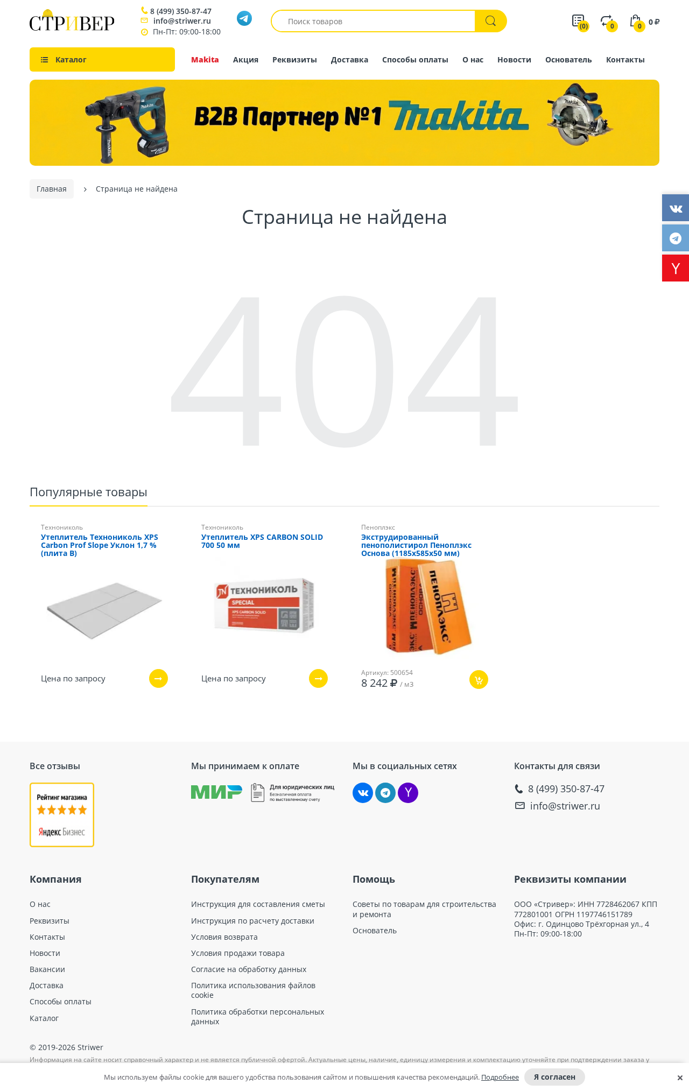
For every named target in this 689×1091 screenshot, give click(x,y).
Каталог (44, 1018)
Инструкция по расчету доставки (252, 921)
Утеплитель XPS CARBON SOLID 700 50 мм (262, 541)
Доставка (349, 59)
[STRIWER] (72, 28)
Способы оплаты (415, 59)
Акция (245, 59)
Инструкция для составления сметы (258, 904)
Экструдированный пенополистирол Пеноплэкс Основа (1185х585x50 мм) (416, 545)
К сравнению (406, 711)
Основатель (568, 59)
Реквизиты (294, 59)
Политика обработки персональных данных (257, 1016)
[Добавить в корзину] (478, 679)
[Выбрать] (158, 678)
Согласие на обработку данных (248, 969)
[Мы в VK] (363, 793)
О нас (472, 59)
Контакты (625, 59)
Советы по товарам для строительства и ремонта (424, 909)
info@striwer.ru (182, 21)
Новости (514, 59)
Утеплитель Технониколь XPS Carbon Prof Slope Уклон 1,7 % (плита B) (99, 545)
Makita (205, 59)
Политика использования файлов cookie (253, 990)
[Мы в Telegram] (385, 793)
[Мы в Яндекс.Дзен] (408, 793)
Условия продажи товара (238, 953)
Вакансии (47, 969)
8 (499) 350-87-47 (181, 11)
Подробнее (500, 1077)
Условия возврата (224, 937)
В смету (461, 711)
